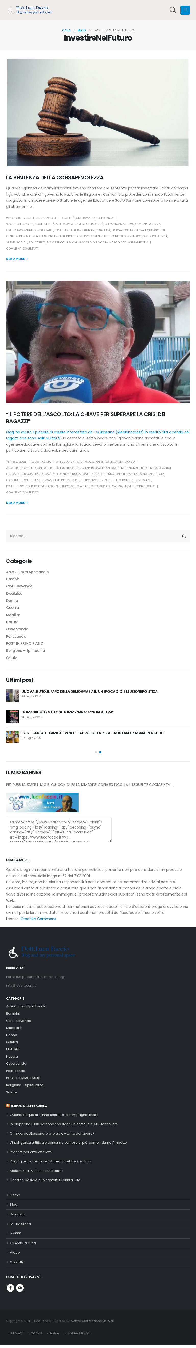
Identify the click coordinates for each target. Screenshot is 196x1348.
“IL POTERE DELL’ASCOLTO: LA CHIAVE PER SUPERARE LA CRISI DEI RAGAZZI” (85, 418)
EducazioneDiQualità (22, 474)
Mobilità (13, 614)
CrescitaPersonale (89, 468)
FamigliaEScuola (151, 474)
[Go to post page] (12, 695)
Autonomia (64, 224)
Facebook (10, 1288)
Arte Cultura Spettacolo (75, 462)
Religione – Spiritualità (25, 650)
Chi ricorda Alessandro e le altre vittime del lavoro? (52, 1133)
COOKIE (36, 1333)
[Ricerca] (184, 536)
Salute (11, 657)
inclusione (74, 236)
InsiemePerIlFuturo (75, 480)
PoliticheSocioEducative (25, 486)
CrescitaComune (19, 230)
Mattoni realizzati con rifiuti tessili (36, 1171)
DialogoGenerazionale (122, 468)
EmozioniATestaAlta (122, 474)
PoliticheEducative (136, 480)
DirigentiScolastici (156, 468)
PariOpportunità (154, 236)
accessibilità (45, 224)
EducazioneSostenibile (88, 474)
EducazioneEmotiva (54, 474)
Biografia (17, 1214)
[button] (173, 10)
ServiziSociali (16, 242)
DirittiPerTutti (65, 230)
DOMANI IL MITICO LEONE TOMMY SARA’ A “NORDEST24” (67, 712)
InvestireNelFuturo (99, 236)
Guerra (12, 607)
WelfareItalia (138, 242)
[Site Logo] (31, 10)
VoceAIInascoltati (112, 242)
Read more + (17, 258)
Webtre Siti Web (79, 1333)
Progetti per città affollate (31, 1152)
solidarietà (37, 242)
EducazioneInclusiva (128, 230)
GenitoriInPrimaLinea (22, 236)
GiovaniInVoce (17, 480)
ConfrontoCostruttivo (54, 468)
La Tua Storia (20, 1224)
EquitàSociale (156, 230)
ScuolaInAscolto (84, 486)
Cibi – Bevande (19, 586)
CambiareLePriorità (88, 224)
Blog (13, 1204)
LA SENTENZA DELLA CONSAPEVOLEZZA (54, 177)
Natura (12, 622)
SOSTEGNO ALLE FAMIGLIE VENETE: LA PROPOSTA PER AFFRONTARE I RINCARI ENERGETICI (92, 732)
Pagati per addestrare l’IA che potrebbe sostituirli (50, 1161)
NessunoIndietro (128, 236)
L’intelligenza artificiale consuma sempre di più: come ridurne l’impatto (68, 1142)
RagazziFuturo (57, 486)
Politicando (105, 218)
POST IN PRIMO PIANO (24, 643)
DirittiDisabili (43, 230)
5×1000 (15, 1233)
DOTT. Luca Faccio (37, 1321)
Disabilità (68, 218)
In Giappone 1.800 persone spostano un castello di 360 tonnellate (64, 1124)
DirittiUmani (86, 230)
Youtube (20, 1288)
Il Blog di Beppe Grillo (29, 1106)
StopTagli (89, 242)
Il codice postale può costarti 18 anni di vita (45, 1180)
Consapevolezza (148, 224)
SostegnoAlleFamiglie (64, 242)
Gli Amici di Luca (23, 1243)
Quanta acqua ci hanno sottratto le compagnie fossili (54, 1115)
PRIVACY (17, 1333)
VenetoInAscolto (141, 486)
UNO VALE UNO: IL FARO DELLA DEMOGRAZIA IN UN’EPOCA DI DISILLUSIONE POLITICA (89, 691)
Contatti (16, 1262)
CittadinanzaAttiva (119, 224)
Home (15, 1195)
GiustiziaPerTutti (52, 236)
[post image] (98, 112)
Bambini (13, 579)
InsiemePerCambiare (45, 480)
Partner (55, 1333)
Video (15, 1252)
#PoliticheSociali (19, 224)
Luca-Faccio (46, 218)
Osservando (85, 218)
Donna (12, 600)
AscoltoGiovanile (20, 468)
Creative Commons (38, 918)
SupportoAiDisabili (113, 486)
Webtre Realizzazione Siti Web (92, 1321)
